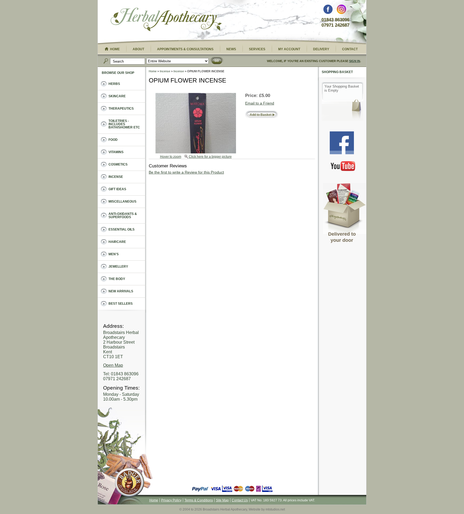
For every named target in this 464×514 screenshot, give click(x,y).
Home (153, 71)
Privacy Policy (171, 500)
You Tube (343, 166)
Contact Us (240, 500)
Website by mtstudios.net (267, 509)
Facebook (328, 11)
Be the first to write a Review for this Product (186, 172)
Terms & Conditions (198, 500)
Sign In (354, 61)
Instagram (341, 11)
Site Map (222, 500)
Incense (165, 71)
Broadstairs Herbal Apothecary (166, 20)
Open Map (113, 365)
